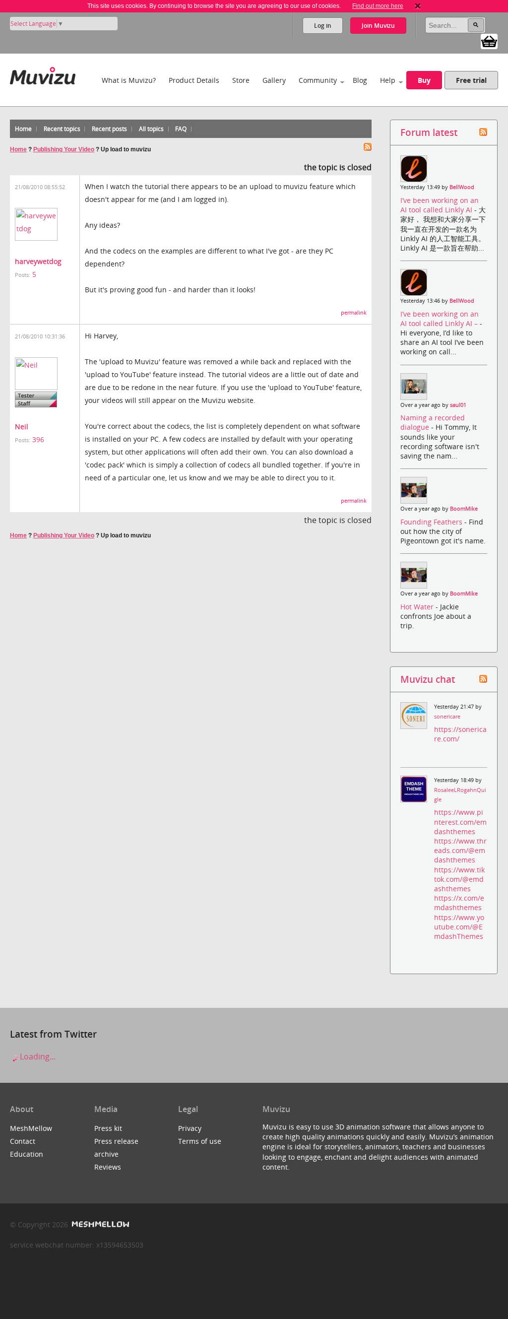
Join (378, 25)
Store (241, 80)
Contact (22, 1141)
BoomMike (464, 508)
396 (38, 439)
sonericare (447, 716)
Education (26, 1154)
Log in (322, 25)
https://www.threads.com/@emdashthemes (460, 850)
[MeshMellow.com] (99, 1224)
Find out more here (377, 5)
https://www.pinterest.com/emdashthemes (460, 821)
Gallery (274, 80)
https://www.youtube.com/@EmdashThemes (459, 927)
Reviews (107, 1167)
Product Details (194, 80)
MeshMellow (31, 1128)
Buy (424, 80)
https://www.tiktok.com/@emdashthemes (459, 879)
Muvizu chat (427, 679)
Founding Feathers (432, 522)
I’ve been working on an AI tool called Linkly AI (439, 205)
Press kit (108, 1128)
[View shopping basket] (489, 40)
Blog (360, 80)
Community (318, 80)
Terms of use (199, 1141)
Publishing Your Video (63, 149)
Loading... (37, 1056)
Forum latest (428, 132)
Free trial (471, 80)
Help (387, 80)
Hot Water (418, 606)
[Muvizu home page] (42, 73)
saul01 (458, 404)
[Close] (418, 5)
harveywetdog (38, 261)
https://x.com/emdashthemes (459, 902)
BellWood (461, 187)
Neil (21, 426)
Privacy (189, 1128)
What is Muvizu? (129, 80)
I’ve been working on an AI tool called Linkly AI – (440, 318)
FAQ (181, 129)
